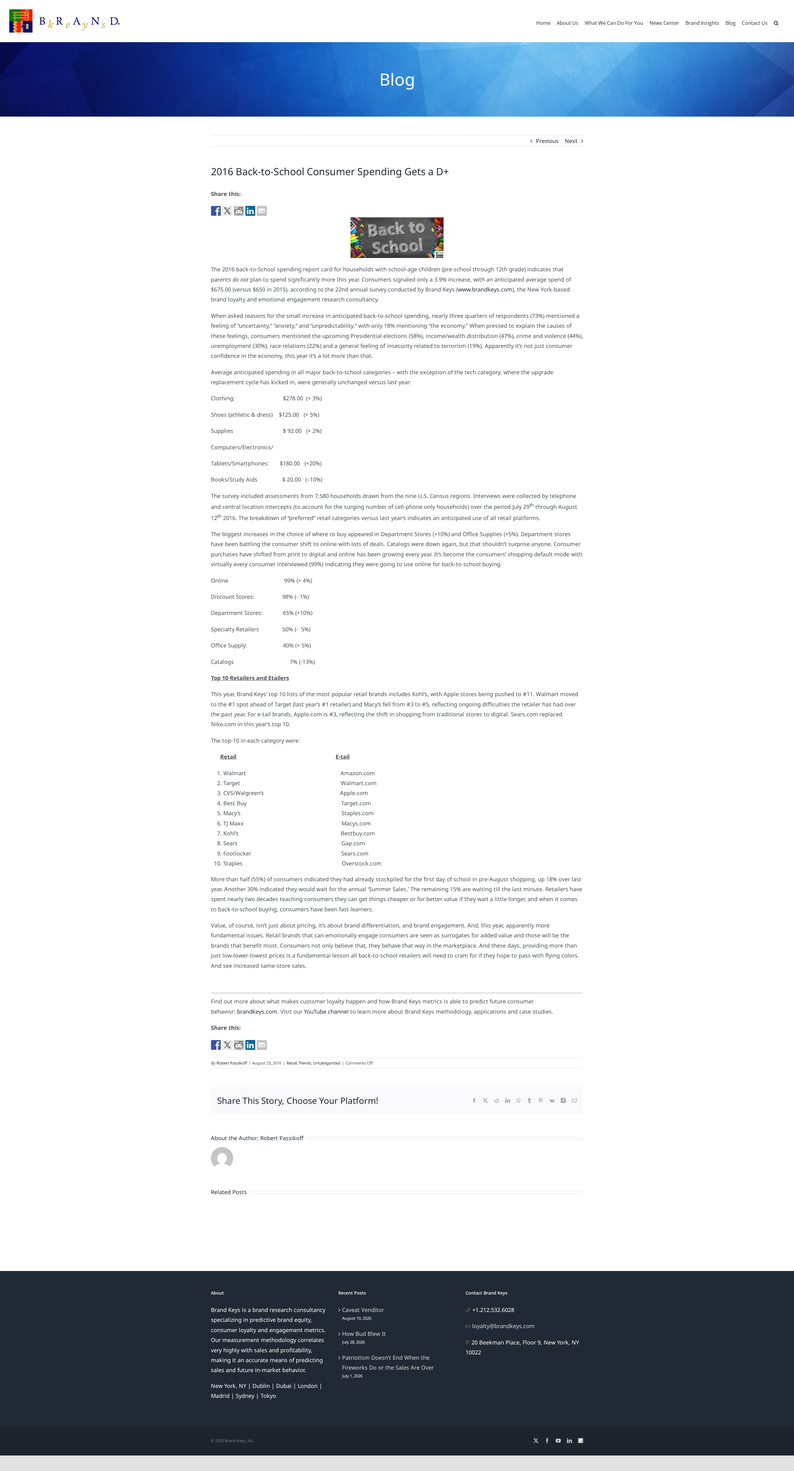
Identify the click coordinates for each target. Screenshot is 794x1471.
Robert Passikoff (231, 1063)
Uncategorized (326, 1063)
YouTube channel (326, 1011)
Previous (547, 140)
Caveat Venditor (363, 1309)
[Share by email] (262, 211)
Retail (292, 1063)
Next (571, 140)
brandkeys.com (257, 1011)
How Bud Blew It (364, 1333)
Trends (305, 1063)
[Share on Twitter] (227, 211)
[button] (776, 22)
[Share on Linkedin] (250, 211)
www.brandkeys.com (485, 289)
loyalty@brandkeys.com (503, 1326)
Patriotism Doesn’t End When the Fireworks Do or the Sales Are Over (388, 1362)
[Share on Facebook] (216, 211)
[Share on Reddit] (239, 211)
